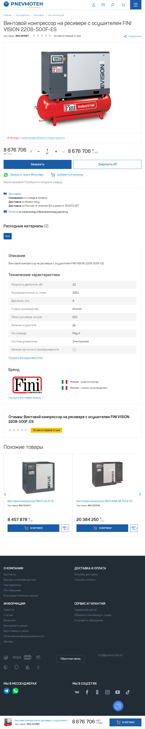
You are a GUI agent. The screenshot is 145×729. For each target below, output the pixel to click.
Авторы (8, 641)
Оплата (13, 212)
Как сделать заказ (15, 625)
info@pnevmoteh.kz (110, 655)
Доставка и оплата (90, 568)
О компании (13, 568)
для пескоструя (56, 15)
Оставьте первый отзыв (67, 36)
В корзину (36, 528)
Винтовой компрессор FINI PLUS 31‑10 (31, 501)
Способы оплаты (84, 579)
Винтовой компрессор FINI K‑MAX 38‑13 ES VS (104, 501)
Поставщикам (12, 590)
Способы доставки (86, 574)
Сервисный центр (85, 609)
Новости (9, 609)
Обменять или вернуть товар (92, 615)
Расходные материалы (26, 226)
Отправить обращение (88, 620)
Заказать (37, 164)
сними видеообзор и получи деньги (43, 137)
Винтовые (39, 15)
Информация (14, 603)
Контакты (10, 574)
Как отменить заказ (16, 631)
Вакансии (9, 620)
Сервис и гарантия (89, 603)
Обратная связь (70, 658)
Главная (8, 15)
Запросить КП (107, 164)
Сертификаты (12, 585)
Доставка (14, 194)
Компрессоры (22, 15)
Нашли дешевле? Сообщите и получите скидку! (33, 182)
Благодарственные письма (21, 595)
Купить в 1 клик (65, 528)
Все (7, 236)
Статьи (8, 615)
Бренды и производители (20, 579)
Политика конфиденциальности (24, 636)
